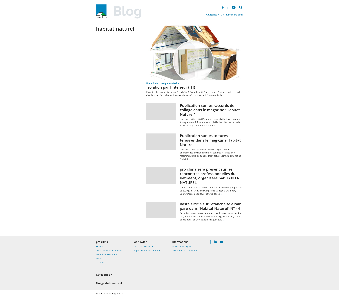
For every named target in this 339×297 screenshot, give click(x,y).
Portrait (100, 258)
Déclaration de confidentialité (186, 250)
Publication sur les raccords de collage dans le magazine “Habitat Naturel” (210, 110)
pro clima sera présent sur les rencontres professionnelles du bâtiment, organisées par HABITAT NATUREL (210, 176)
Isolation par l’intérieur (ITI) (170, 87)
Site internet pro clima (232, 14)
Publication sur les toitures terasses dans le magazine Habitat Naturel (210, 140)
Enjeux (99, 246)
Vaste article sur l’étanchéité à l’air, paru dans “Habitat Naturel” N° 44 (211, 206)
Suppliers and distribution (147, 250)
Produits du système (106, 254)
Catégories (211, 14)
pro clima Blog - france (113, 293)
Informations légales (181, 246)
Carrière (100, 262)
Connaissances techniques (109, 250)
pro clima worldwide (144, 246)
